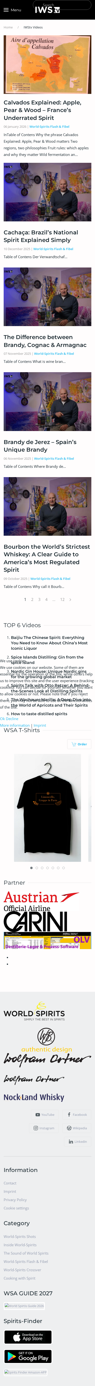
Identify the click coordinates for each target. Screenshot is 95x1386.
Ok (2, 718)
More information (15, 725)
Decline (12, 718)
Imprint (40, 725)
